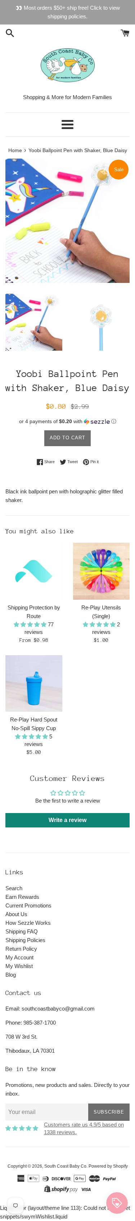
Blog (10, 975)
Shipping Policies (25, 940)
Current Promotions (28, 905)
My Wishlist (19, 966)
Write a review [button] (67, 820)
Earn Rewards (22, 897)
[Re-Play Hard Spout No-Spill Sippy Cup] (33, 683)
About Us (16, 914)
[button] (67, 421)
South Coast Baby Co (65, 1166)
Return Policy (21, 949)
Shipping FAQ (21, 931)
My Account (19, 957)
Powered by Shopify (108, 1166)
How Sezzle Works (28, 923)
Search (13, 888)
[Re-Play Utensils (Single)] (101, 571)
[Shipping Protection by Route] (33, 571)
